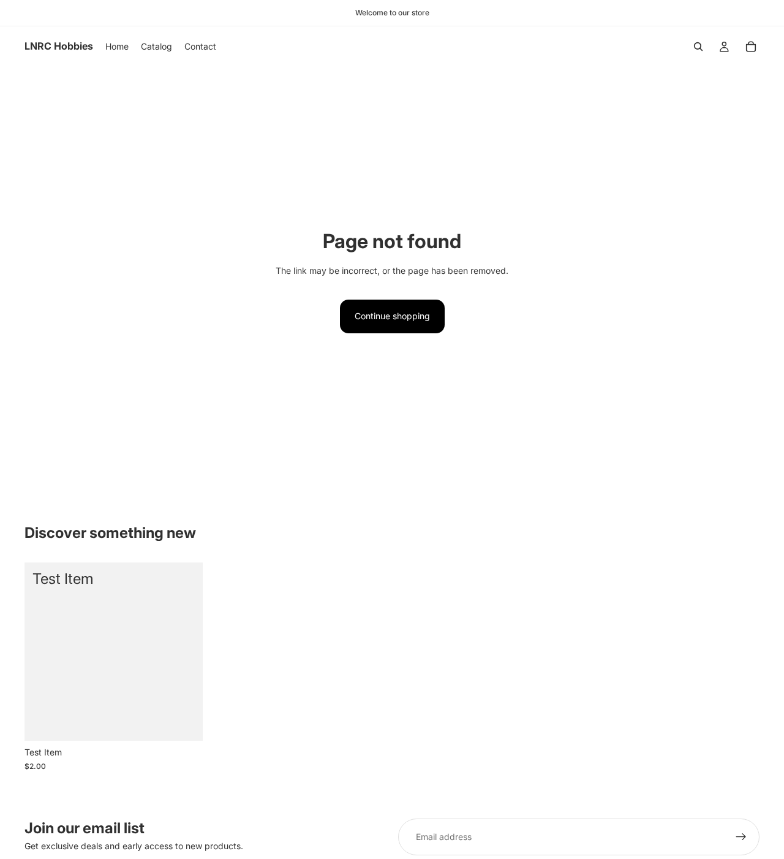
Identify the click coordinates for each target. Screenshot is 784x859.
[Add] (184, 722)
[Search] (698, 46)
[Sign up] (741, 837)
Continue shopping (392, 316)
